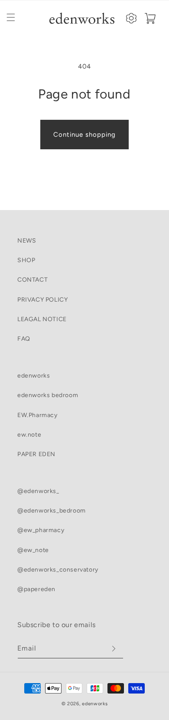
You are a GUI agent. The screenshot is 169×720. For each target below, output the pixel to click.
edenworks (33, 375)
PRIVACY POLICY (42, 299)
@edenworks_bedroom (51, 510)
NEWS (26, 240)
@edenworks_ (38, 491)
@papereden (36, 589)
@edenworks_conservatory (57, 569)
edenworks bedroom (47, 395)
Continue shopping (84, 134)
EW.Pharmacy (37, 415)
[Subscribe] (113, 648)
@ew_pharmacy (40, 530)
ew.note (29, 434)
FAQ (23, 338)
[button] (10, 17)
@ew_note (33, 550)
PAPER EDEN (36, 454)
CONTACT (32, 279)
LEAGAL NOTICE (42, 319)
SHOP (26, 260)
